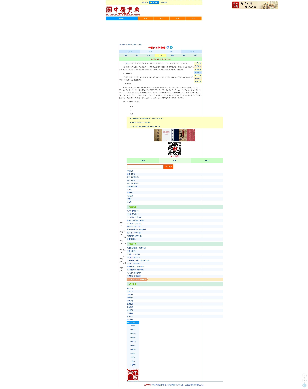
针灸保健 (198, 75)
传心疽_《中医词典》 (134, 257)
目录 (150, 51)
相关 (171, 51)
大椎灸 (129, 199)
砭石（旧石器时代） (133, 177)
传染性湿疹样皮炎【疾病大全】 (137, 230)
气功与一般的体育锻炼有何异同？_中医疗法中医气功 (146, 118)
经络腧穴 (198, 66)
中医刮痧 (133, 357)
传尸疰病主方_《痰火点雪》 (136, 267)
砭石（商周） (131, 180)
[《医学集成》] (158, 141)
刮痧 (195, 55)
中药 (145, 18)
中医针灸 (133, 44)
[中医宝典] (123, 15)
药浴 (137, 55)
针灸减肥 (130, 319)
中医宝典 (122, 18)
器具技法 (139, 44)
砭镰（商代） (131, 174)
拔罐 (172, 55)
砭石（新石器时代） (133, 183)
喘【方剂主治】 (132, 239)
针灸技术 (130, 316)
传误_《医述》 (131, 251)
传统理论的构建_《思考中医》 (136, 248)
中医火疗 (133, 361)
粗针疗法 (130, 193)
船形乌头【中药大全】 (134, 233)
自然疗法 (130, 291)
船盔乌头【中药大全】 (134, 226)
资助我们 (164, 2)
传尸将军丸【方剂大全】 (135, 223)
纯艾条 (129, 189)
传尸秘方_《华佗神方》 (134, 273)
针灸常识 (198, 79)
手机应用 (145, 2)
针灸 (160, 55)
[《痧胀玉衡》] (175, 141)
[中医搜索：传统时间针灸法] (167, 47)
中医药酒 (133, 333)
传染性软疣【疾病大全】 (135, 236)
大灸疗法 (130, 196)
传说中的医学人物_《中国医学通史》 (139, 260)
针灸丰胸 (198, 82)
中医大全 (127, 44)
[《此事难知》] (183, 141)
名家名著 (198, 69)
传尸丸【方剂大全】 (133, 211)
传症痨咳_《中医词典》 (134, 276)
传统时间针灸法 (132, 186)
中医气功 (133, 365)
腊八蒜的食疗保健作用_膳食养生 (139, 122)
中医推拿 (133, 353)
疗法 (148, 55)
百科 (193, 18)
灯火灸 (129, 202)
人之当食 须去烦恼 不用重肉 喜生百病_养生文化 (144, 126)
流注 (127, 63)
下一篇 (192, 51)
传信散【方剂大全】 (133, 214)
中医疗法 (133, 341)
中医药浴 (130, 288)
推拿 (183, 55)
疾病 (177, 18)
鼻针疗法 (130, 171)
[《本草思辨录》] (191, 141)
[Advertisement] (154, 32)
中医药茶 (133, 329)
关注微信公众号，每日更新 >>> (161, 59)
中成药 (133, 326)
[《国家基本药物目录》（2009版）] (166, 141)
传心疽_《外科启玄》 (134, 263)
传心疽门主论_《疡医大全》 (136, 270)
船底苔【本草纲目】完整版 (135, 220)
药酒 (125, 55)
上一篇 (130, 51)
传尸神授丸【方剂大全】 (135, 217)
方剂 (161, 18)
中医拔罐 (133, 349)
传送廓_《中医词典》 (134, 254)
